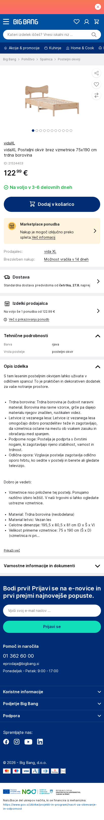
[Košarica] (96, 21)
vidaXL (9, 143)
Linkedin (40, 742)
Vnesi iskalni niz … (40, 35)
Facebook (6, 742)
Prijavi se (52, 626)
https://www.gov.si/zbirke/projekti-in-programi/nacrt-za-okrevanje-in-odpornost (50, 807)
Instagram (17, 742)
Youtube (28, 742)
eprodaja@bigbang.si (21, 664)
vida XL (50, 252)
